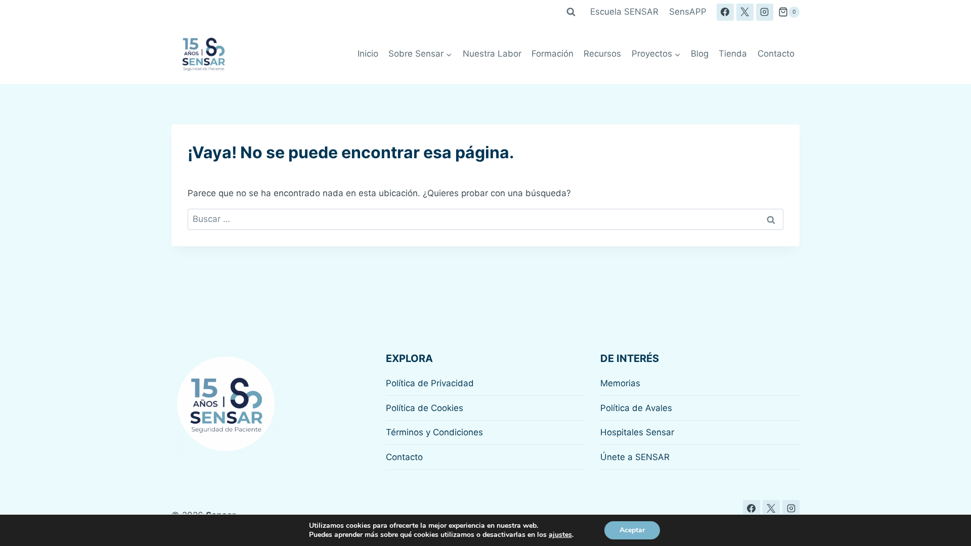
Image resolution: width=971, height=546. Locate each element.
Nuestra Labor (492, 54)
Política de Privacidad (430, 383)
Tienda (733, 54)
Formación (552, 54)
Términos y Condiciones (434, 432)
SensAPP (688, 12)
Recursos (602, 54)
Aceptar (632, 530)
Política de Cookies (424, 408)
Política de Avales (636, 408)
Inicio (368, 54)
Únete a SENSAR (635, 457)
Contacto (776, 54)
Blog (700, 54)
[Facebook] (725, 12)
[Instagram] (764, 12)
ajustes (560, 534)
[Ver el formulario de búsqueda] (571, 12)
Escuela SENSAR (624, 12)
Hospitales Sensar (637, 432)
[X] (745, 12)
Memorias (620, 383)
